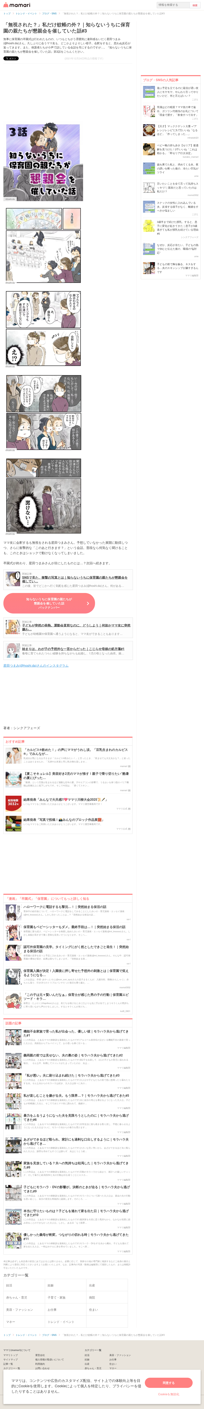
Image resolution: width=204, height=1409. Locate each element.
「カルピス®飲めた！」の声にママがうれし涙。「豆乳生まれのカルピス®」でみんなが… (76, 752)
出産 (87, 1363)
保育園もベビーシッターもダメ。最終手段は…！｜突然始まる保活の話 (75, 927)
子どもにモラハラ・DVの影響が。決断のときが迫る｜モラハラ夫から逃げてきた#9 (77, 1189)
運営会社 (40, 1355)
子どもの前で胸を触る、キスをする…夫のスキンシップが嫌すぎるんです (177, 268)
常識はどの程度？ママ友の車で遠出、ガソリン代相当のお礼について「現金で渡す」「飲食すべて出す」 (177, 111)
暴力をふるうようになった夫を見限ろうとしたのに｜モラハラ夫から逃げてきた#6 (76, 1117)
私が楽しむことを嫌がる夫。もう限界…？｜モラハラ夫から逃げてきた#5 (76, 1095)
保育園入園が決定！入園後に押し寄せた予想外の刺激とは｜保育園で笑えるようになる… (76, 973)
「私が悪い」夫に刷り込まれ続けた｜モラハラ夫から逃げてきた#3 (72, 1075)
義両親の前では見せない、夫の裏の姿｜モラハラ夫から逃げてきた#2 (73, 1055)
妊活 (87, 1355)
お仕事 (113, 1359)
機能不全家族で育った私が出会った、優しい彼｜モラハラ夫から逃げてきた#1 (76, 1033)
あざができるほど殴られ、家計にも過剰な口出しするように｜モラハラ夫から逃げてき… (76, 1141)
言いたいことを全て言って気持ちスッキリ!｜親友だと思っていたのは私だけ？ (177, 187)
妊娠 (87, 1359)
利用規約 (40, 1363)
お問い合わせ (42, 1368)
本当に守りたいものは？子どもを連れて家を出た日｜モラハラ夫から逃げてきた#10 (76, 1213)
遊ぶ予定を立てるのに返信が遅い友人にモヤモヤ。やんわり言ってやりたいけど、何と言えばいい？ (177, 91)
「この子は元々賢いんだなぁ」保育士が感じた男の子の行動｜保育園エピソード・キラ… (76, 997)
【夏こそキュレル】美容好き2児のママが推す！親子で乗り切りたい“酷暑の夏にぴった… (76, 776)
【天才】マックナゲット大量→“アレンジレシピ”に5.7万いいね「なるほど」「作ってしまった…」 (177, 130)
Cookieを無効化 (168, 1394)
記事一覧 (8, 1363)
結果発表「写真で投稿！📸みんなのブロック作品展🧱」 (64, 820)
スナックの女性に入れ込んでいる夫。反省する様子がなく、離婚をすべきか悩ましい (177, 206)
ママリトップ (10, 1355)
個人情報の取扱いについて (49, 1359)
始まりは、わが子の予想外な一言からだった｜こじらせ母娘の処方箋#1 (73, 648)
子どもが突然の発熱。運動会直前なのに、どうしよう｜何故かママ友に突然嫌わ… (76, 627)
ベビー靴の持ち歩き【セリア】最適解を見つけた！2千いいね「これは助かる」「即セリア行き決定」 (177, 149)
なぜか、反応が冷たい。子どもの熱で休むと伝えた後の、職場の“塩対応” (177, 249)
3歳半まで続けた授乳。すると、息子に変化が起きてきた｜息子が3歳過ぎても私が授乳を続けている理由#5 (177, 227)
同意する (169, 1382)
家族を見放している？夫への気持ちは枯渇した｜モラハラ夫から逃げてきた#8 (76, 1165)
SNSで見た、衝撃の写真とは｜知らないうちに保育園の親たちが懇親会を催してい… (75, 579)
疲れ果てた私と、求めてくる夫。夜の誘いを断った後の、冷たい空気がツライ (177, 168)
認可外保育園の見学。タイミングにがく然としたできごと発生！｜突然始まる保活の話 (76, 949)
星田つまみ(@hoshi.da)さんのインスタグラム (36, 665)
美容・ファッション (120, 1355)
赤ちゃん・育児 (93, 1368)
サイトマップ (10, 1359)
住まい (113, 1363)
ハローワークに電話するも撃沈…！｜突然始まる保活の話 (65, 907)
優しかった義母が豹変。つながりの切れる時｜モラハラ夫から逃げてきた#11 (76, 1237)
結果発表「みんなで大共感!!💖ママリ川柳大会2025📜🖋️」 (66, 799)
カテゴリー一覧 (11, 1368)
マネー (113, 1368)
